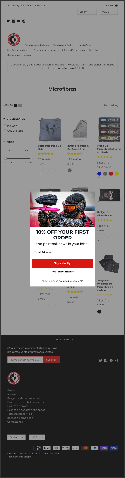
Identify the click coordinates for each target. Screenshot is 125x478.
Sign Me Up (62, 263)
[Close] (91, 195)
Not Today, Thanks (62, 271)
